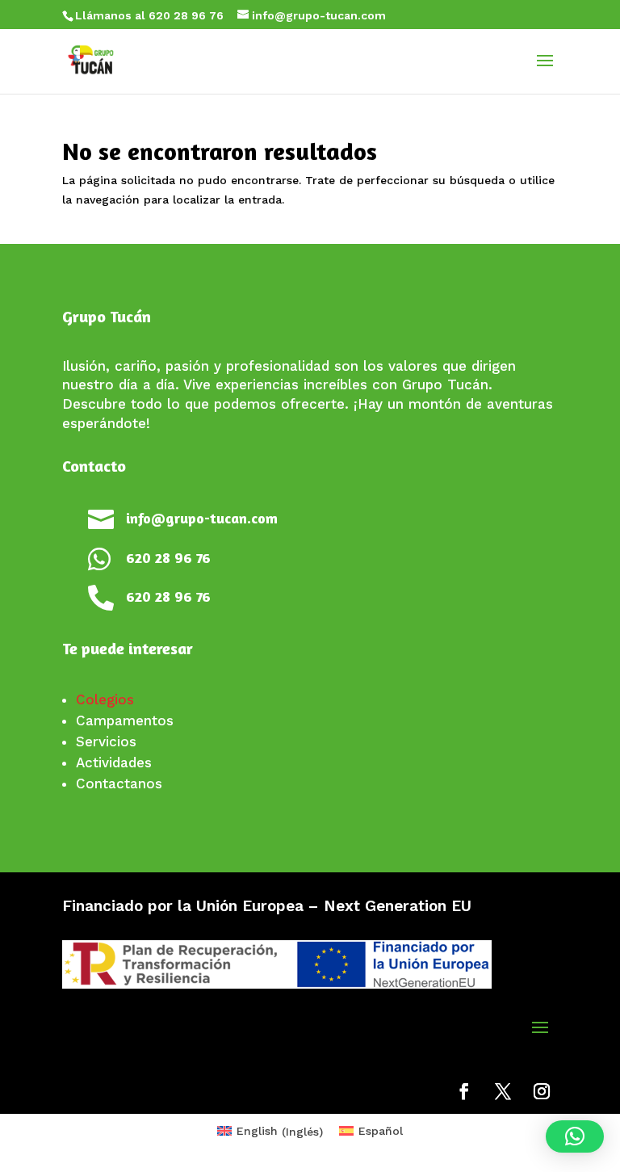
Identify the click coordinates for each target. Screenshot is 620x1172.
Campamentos (125, 720)
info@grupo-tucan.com (202, 518)
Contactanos (119, 783)
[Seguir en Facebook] (464, 1091)
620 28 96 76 (168, 557)
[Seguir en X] (503, 1091)
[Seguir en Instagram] (542, 1091)
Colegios (105, 699)
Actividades (114, 762)
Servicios (106, 741)
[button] (575, 1136)
